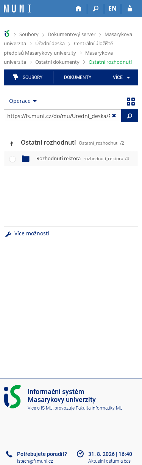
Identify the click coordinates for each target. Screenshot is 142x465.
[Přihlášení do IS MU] (129, 9)
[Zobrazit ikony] (130, 101)
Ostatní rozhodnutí (110, 61)
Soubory (29, 34)
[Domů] (78, 9)
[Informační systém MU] (7, 33)
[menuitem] (120, 77)
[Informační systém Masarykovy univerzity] (17, 8)
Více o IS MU (40, 408)
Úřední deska (50, 43)
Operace (20, 100)
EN (112, 8)
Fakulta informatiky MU (99, 408)
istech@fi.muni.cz (35, 461)
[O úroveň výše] (12, 143)
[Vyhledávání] (95, 9)
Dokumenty (77, 77)
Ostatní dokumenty (57, 61)
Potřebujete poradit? (42, 454)
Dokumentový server (71, 34)
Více (118, 77)
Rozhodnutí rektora (82, 158)
